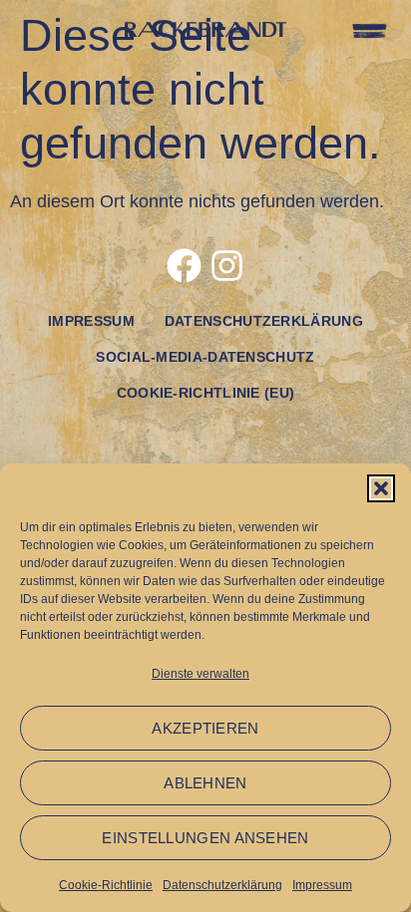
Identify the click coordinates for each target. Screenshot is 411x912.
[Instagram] (226, 265)
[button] (381, 488)
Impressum (322, 885)
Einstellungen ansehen (205, 837)
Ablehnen (205, 782)
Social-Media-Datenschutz (205, 357)
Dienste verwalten (200, 674)
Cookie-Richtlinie (106, 885)
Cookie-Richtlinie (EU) (206, 393)
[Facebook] (184, 265)
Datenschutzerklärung (222, 885)
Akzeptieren (205, 728)
